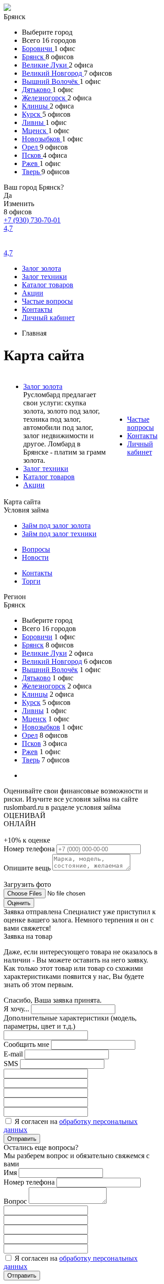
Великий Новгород (53, 73)
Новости (35, 557)
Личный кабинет (48, 317)
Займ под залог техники (59, 534)
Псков (32, 155)
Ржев (31, 163)
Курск (32, 114)
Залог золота (41, 268)
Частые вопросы (47, 301)
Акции (32, 293)
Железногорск (44, 98)
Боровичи (38, 48)
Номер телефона (30, 849)
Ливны (34, 122)
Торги (31, 581)
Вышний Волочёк (51, 81)
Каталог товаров (47, 285)
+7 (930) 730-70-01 (32, 220)
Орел (31, 147)
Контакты (37, 309)
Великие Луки (45, 65)
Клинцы (36, 106)
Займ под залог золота (56, 525)
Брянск (34, 57)
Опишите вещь (28, 868)
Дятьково (37, 89)
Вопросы (36, 549)
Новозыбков (42, 139)
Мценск (35, 131)
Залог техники (44, 276)
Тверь (31, 172)
